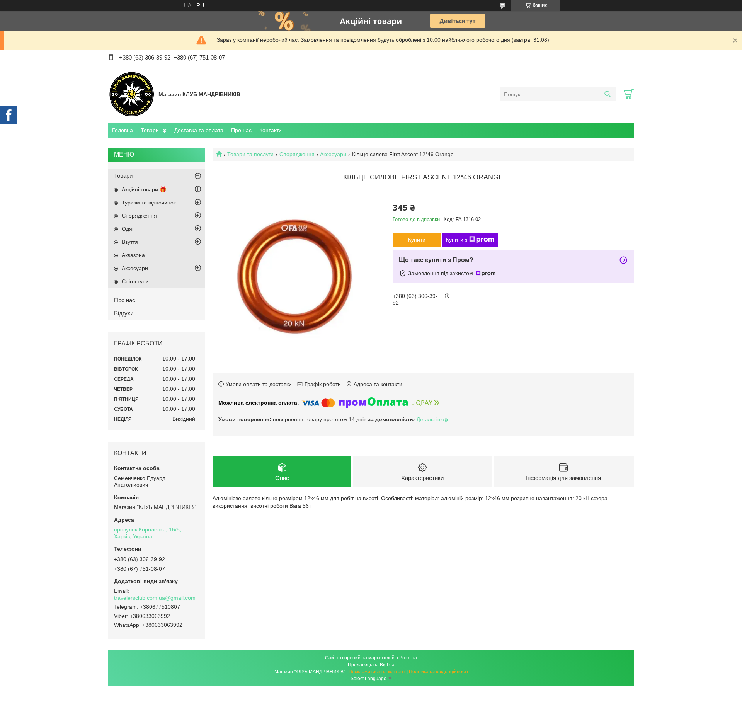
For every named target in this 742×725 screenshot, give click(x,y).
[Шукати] (607, 94)
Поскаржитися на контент (377, 671)
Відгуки (123, 313)
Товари (150, 130)
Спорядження (297, 154)
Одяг (128, 229)
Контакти (270, 130)
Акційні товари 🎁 (144, 189)
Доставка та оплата (198, 130)
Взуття (130, 242)
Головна (122, 130)
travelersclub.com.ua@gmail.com (155, 598)
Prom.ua (408, 657)
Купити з (456, 240)
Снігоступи (135, 281)
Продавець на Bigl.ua (371, 664)
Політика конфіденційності (438, 671)
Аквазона (133, 255)
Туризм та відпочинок (149, 202)
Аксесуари (333, 154)
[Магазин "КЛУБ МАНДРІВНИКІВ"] (131, 94)
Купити (416, 240)
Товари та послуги (250, 154)
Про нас (241, 130)
